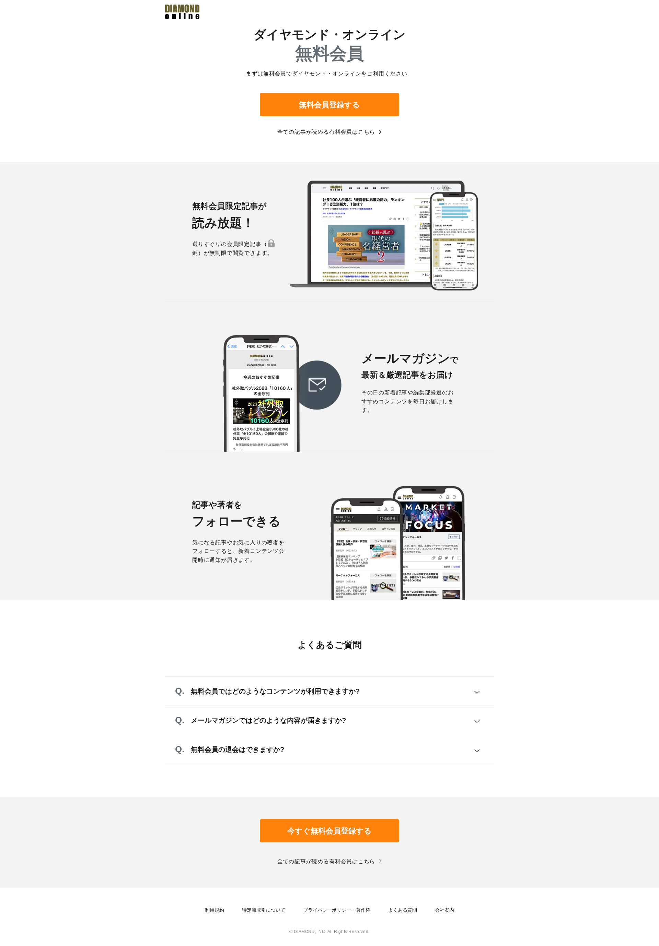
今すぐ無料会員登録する (329, 831)
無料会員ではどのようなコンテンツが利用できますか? (275, 691)
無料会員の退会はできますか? (237, 749)
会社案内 (444, 910)
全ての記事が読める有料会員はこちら (326, 132)
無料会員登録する (329, 104)
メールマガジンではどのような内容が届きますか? (268, 720)
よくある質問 (402, 910)
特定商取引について (263, 910)
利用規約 (214, 910)
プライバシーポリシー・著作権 (336, 910)
